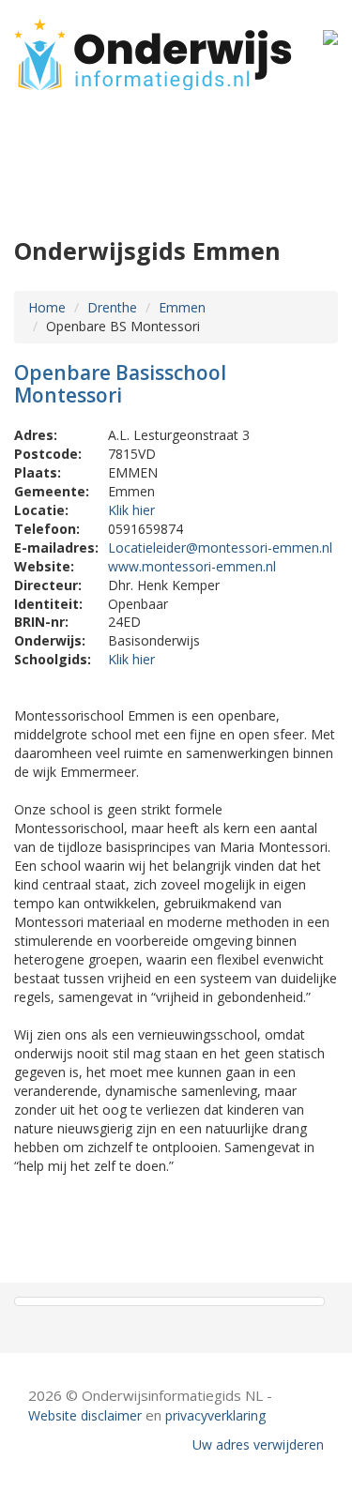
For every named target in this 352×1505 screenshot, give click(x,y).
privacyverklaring (215, 1415)
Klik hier (131, 510)
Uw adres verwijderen (258, 1444)
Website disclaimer (85, 1415)
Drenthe (112, 307)
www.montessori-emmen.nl (192, 566)
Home (47, 307)
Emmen (182, 307)
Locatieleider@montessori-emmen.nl (220, 547)
